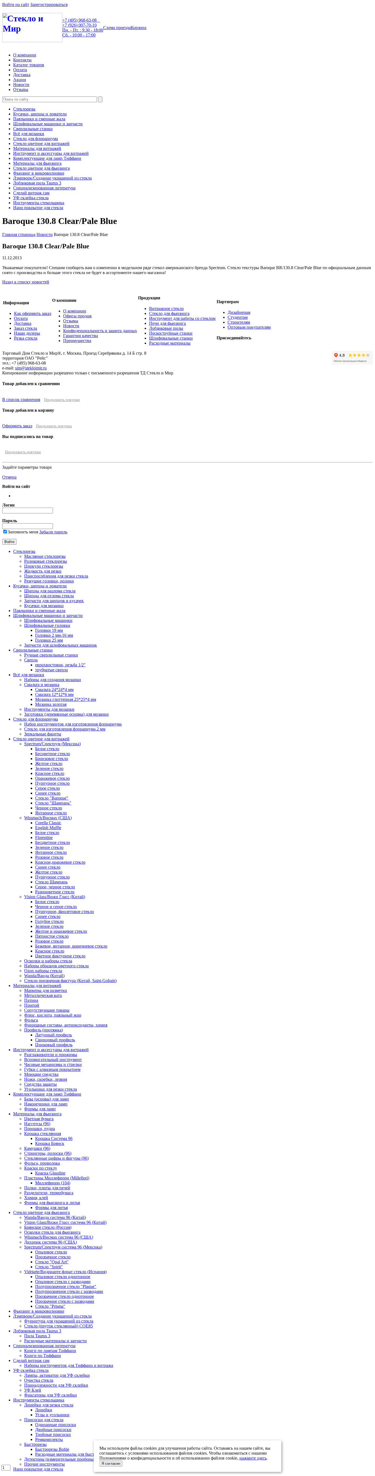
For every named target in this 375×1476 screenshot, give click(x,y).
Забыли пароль (53, 532)
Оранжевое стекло (52, 778)
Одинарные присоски (55, 1424)
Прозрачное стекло (53, 1257)
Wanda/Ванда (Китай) (44, 975)
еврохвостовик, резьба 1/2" (60, 664)
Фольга (31, 1020)
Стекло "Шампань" (53, 803)
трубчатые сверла (51, 669)
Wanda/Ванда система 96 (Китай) (55, 1217)
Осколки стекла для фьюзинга (52, 1232)
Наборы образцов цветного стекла (56, 965)
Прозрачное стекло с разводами (64, 1301)
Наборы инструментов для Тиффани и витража (68, 1365)
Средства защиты (40, 1084)
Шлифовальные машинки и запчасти (48, 123)
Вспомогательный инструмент (53, 1059)
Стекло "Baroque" (51, 798)
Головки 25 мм (49, 640)
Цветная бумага (39, 1118)
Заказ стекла (25, 328)
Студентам (238, 317)
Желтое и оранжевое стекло (61, 931)
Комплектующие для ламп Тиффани (47, 158)
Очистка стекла (38, 1380)
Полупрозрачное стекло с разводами (69, 1291)
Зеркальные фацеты (42, 734)
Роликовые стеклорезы (45, 561)
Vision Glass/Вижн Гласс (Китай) (54, 896)
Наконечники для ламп (46, 1104)
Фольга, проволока (42, 1163)
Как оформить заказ (32, 313)
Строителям (239, 322)
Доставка (21, 74)
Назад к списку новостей (25, 282)
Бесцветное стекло (52, 753)
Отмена (9, 477)
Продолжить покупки (62, 400)
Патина (31, 1000)
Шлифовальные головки (47, 625)
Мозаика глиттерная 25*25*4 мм (65, 699)
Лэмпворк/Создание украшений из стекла (52, 178)
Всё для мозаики (28, 133)
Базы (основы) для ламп (46, 1099)
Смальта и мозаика (41, 684)
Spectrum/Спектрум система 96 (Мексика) (63, 1247)
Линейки (43, 1409)
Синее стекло (47, 793)
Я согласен (111, 1463)
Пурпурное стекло (52, 783)
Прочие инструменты (44, 1464)
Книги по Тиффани (42, 1355)
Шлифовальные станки (171, 338)
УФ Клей (32, 1390)
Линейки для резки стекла (48, 1405)
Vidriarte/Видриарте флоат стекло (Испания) (65, 1271)
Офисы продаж (77, 316)
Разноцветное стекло (54, 891)
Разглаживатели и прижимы (50, 1054)
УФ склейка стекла (31, 197)
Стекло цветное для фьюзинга (41, 168)
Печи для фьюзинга (167, 323)
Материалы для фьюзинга (37, 163)
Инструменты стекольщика (38, 202)
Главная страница (18, 234)
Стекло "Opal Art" (52, 1261)
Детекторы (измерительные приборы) (59, 1459)
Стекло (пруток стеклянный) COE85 (58, 1326)
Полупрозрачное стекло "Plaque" (65, 1286)
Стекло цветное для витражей (41, 143)
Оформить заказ (17, 425)
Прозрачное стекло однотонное (64, 1296)
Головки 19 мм (49, 630)
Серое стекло (47, 788)
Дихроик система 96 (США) (50, 1242)
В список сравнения (21, 399)
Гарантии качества (80, 335)
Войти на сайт (15, 4)
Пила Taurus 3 (37, 1335)
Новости (21, 84)
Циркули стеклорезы (43, 566)
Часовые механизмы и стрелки (53, 1064)
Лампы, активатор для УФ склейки (57, 1375)
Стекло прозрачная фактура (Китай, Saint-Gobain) (70, 980)
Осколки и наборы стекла (48, 961)
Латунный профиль (53, 1035)
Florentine (44, 837)
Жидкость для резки (42, 571)
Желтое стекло (48, 763)
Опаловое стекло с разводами (63, 1281)
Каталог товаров (28, 64)
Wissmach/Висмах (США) (48, 817)
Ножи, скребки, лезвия (45, 1079)
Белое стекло (47, 748)
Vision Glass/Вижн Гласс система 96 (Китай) (65, 1222)
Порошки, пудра (39, 1128)
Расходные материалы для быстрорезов (72, 1454)
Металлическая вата (43, 995)
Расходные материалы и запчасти (55, 1340)
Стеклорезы (24, 109)
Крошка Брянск (49, 1143)
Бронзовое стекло (51, 758)
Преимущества (77, 340)
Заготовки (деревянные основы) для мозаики (66, 714)
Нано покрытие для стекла (38, 207)
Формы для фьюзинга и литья (52, 1202)
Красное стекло (49, 773)
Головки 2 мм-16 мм (54, 635)
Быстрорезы (35, 1444)
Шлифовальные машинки (48, 620)
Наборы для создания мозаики (52, 679)
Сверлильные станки (33, 128)
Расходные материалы (170, 343)
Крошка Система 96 (53, 1138)
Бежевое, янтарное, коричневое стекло (71, 946)
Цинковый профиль (53, 1044)
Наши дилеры (27, 333)
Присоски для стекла (43, 1419)
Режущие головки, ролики (49, 581)
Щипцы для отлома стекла (49, 595)
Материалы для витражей (37, 148)
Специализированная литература (44, 188)
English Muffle (48, 827)
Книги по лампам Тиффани (50, 1350)
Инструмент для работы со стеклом (182, 318)
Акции (19, 79)
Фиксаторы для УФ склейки (50, 1395)
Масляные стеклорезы (45, 556)
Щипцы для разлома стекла (49, 590)
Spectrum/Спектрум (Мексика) (52, 743)
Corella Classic (48, 822)
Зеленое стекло (49, 768)
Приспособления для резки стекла (56, 576)
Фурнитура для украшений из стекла (58, 1321)
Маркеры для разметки (45, 990)
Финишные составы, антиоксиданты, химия (65, 1025)
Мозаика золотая (50, 704)
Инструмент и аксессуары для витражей (51, 153)
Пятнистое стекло (52, 936)
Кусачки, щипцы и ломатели (40, 114)
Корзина (138, 27)
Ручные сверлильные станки (51, 655)
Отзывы (20, 89)
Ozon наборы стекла (43, 970)
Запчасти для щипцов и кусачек (54, 600)
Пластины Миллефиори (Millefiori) (56, 1178)
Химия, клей (36, 1197)
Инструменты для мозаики (49, 709)
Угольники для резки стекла (50, 1089)
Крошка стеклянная (42, 1133)
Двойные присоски (53, 1429)
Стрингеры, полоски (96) (47, 1153)
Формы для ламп (40, 1109)
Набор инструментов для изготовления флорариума (73, 724)
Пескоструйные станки (170, 333)
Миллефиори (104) (52, 1183)
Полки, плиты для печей (47, 1187)
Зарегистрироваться (49, 4)
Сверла (31, 660)
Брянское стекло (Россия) (47, 1227)
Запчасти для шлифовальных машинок (60, 645)
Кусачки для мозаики (44, 605)
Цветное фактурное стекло (60, 956)
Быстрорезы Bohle (52, 1449)
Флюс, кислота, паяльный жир (52, 1015)
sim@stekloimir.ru (31, 368)
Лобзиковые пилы (166, 328)
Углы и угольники (52, 1414)
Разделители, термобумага (48, 1192)
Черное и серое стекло (56, 906)
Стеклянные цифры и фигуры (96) (56, 1158)
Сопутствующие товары (46, 1010)
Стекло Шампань (51, 882)
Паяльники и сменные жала (39, 118)
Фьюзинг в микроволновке (38, 173)
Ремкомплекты (49, 1439)
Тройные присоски (53, 1434)
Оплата (20, 69)
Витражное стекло (166, 308)
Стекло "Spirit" (49, 1266)
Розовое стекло (49, 857)
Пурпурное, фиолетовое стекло (64, 911)
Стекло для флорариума (35, 138)
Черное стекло (48, 808)
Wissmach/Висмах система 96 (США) (58, 1237)
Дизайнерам (239, 312)
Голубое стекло (49, 921)
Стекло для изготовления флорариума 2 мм (64, 729)
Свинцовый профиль (55, 1039)
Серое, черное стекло (55, 887)
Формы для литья (51, 1207)
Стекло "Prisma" (50, 1306)
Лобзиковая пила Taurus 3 (37, 183)
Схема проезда (117, 27)
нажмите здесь (253, 1458)
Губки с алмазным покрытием (52, 1069)
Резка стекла (25, 338)
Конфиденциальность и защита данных (100, 330)
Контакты (22, 60)
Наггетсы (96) (37, 1123)
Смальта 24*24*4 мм (54, 689)
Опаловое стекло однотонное (62, 1276)
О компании (24, 55)
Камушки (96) (37, 1148)
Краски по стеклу (40, 1168)
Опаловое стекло (51, 1252)
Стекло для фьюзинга (169, 313)
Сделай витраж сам (31, 192)
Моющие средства (41, 1074)
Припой (31, 1005)
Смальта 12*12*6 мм (54, 694)
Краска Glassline (50, 1173)
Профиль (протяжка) (43, 1030)
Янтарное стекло (51, 812)
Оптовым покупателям (249, 327)
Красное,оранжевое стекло (60, 862)
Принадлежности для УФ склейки (56, 1385)
